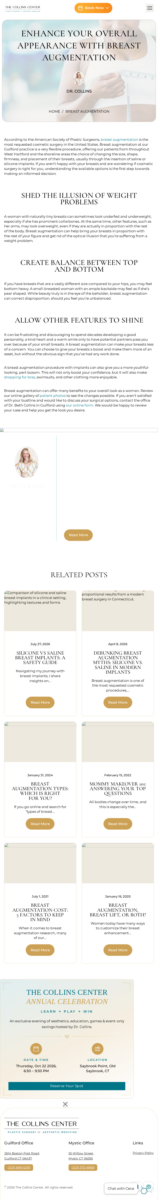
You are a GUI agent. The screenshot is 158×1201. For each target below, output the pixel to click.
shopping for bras (19, 377)
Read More (78, 535)
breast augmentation (119, 139)
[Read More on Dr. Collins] (79, 82)
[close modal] (65, 1105)
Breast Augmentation (87, 111)
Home (54, 111)
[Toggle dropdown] (107, 8)
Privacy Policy (143, 1153)
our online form (79, 405)
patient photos (53, 396)
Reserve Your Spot (67, 1086)
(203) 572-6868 (83, 1167)
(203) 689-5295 (19, 1167)
